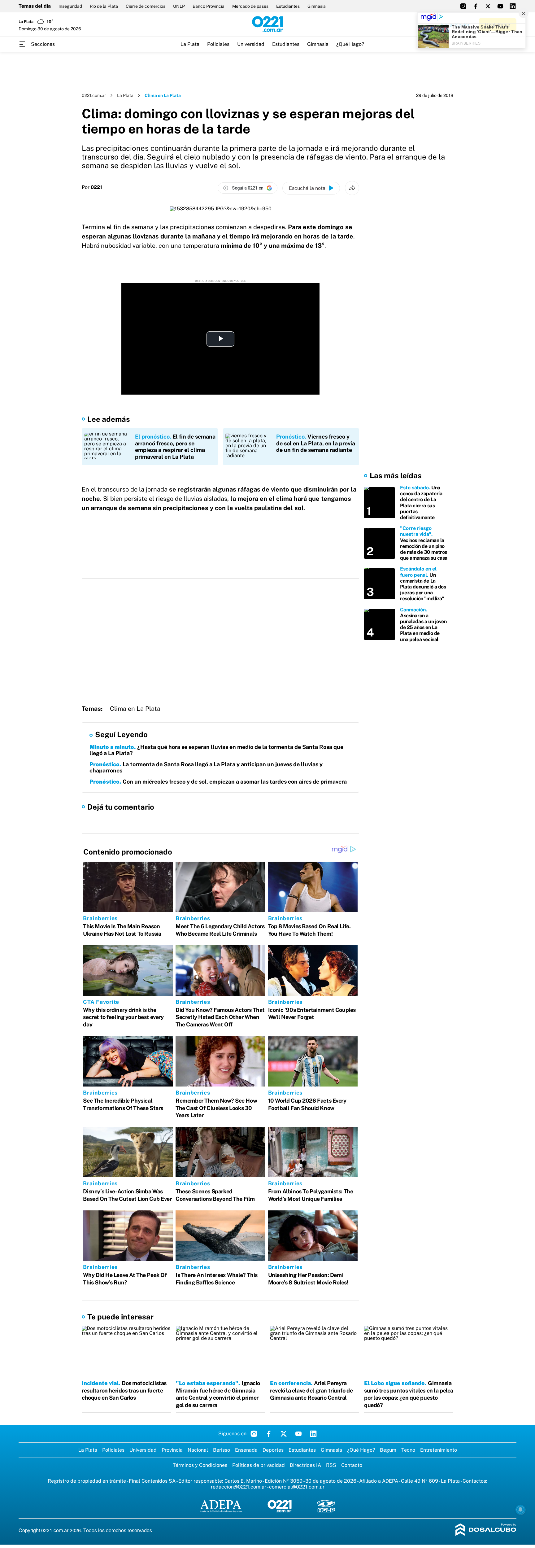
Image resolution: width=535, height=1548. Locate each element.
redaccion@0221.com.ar (238, 1487)
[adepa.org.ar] (221, 1506)
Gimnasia (316, 6)
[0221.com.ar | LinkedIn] (512, 6)
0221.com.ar (94, 95)
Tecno (408, 1450)
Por (92, 187)
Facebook (268, 1433)
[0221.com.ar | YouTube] (500, 6)
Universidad (250, 44)
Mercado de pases (250, 6)
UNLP (179, 6)
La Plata (190, 44)
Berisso (221, 1450)
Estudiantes (288, 6)
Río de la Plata (104, 6)
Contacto (351, 1465)
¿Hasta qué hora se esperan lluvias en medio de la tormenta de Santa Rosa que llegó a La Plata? (216, 750)
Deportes (273, 1450)
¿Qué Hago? (350, 44)
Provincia (172, 1450)
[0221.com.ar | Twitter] (488, 6)
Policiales (218, 44)
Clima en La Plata (135, 708)
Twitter (283, 1433)
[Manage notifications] (520, 1510)
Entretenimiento (438, 1450)
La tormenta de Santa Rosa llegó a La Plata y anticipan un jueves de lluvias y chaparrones (206, 767)
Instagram (254, 1433)
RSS (331, 1465)
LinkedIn (313, 1433)
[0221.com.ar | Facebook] (475, 6)
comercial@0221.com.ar (296, 1487)
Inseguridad (70, 6)
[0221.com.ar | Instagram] (463, 6)
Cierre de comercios (145, 6)
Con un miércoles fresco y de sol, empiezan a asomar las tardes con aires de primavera (218, 781)
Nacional (198, 1450)
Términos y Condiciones (200, 1465)
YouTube (298, 1433)
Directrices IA (305, 1465)
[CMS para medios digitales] (485, 1530)
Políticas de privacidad (258, 1465)
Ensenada (246, 1450)
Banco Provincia (208, 6)
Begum (388, 1450)
